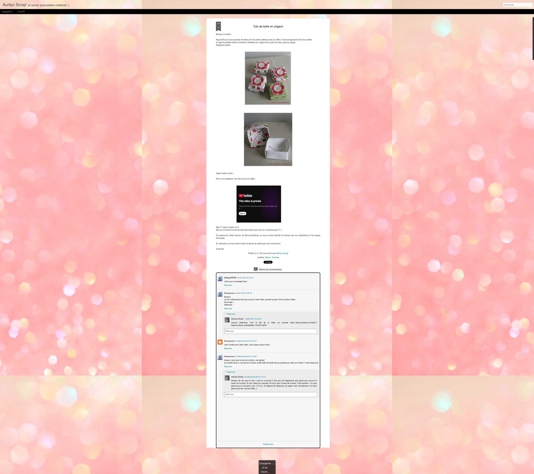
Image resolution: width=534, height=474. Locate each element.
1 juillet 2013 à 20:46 (252, 318)
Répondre (228, 284)
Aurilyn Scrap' (282, 253)
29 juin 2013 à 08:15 (243, 292)
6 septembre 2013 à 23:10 (245, 340)
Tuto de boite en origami (268, 26)
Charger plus (268, 443)
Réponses (231, 313)
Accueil (21, 11)
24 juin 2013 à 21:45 (245, 277)
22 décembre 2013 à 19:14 (254, 376)
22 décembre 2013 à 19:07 (246, 356)
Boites (267, 257)
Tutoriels (275, 257)
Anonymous (229, 340)
